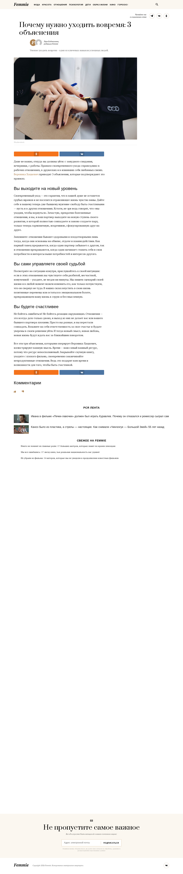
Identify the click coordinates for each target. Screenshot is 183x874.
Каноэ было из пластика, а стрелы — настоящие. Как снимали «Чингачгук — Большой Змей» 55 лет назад (97, 426)
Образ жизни (100, 5)
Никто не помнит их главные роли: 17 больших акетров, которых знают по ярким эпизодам (68, 446)
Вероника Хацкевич (26, 174)
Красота (46, 5)
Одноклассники (166, 16)
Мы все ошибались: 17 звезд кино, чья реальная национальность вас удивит (60, 452)
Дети (88, 5)
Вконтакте (159, 16)
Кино (112, 5)
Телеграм (152, 16)
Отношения (60, 5)
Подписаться (111, 843)
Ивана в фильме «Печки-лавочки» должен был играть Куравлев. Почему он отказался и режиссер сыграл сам (100, 416)
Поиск (157, 4)
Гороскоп (123, 5)
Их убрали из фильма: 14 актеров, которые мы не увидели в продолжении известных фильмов (70, 458)
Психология (76, 5)
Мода (37, 5)
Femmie (29, 3)
